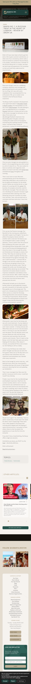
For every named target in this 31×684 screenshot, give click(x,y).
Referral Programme (15, 605)
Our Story (15, 578)
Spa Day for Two (15, 617)
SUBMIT (15, 666)
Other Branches (15, 592)
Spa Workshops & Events (15, 613)
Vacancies (15, 587)
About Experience (15, 599)
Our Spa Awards (15, 581)
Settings (21, 681)
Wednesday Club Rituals (15, 611)
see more (15, 527)
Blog (15, 583)
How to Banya (15, 580)
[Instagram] (9, 559)
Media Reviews (8, 461)
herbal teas (25, 169)
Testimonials (17, 461)
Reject (13, 681)
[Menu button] (25, 12)
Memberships (15, 603)
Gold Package (13, 107)
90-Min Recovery (14, 639)
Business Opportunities (15, 594)
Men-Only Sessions (16, 628)
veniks (21, 186)
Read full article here (9, 449)
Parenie (5, 111)
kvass (12, 171)
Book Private (13, 635)
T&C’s (15, 588)
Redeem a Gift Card (15, 610)
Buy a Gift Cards (15, 608)
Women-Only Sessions (15, 626)
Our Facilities (15, 601)
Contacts (15, 590)
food (4, 443)
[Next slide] (26, 521)
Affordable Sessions (15, 615)
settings (18, 677)
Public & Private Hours (15, 624)
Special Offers (15, 606)
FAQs (15, 585)
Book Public (13, 632)
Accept (5, 681)
